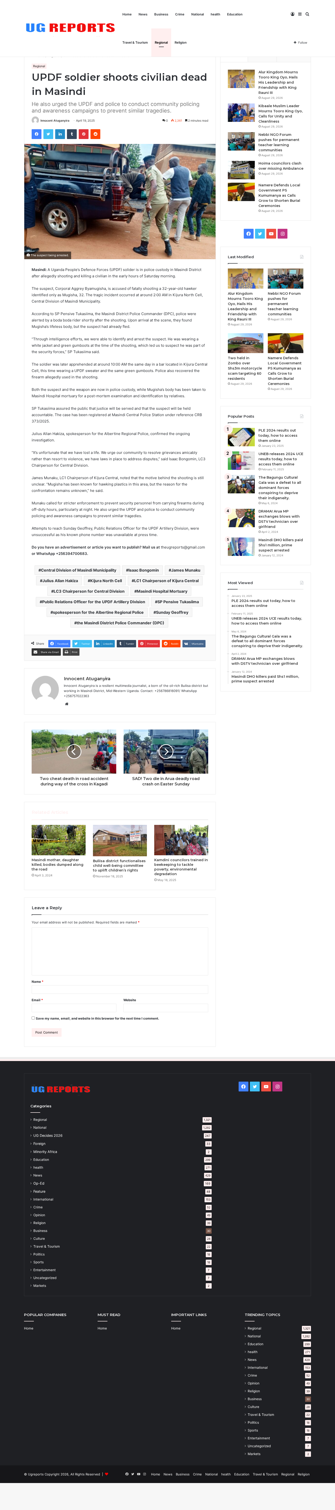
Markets (39, 1286)
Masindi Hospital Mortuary (162, 591)
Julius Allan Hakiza (60, 580)
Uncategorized (44, 1278)
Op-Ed (38, 1183)
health (215, 14)
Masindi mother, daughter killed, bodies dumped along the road (57, 864)
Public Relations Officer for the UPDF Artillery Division (93, 601)
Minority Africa (45, 1152)
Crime (179, 14)
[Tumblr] (72, 134)
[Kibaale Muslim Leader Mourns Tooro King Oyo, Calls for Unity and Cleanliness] (241, 112)
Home (127, 14)
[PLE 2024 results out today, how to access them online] (241, 437)
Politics (39, 1254)
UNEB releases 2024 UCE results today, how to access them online (280, 459)
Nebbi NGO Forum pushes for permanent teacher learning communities (284, 303)
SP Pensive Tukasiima (178, 601)
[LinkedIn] (60, 134)
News (143, 14)
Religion (181, 42)
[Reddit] (95, 134)
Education (235, 14)
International (43, 1199)
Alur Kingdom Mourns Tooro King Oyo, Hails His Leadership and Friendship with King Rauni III (278, 82)
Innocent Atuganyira (54, 120)
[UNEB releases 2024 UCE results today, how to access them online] (241, 460)
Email (37, 1000)
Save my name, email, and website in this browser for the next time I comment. (97, 1018)
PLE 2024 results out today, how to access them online (277, 435)
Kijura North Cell (106, 580)
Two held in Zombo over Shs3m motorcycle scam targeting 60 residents (245, 368)
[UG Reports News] (71, 28)
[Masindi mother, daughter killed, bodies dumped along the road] (59, 840)
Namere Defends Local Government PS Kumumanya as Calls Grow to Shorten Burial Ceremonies (279, 195)
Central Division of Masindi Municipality (78, 570)
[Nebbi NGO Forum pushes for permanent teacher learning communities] (241, 141)
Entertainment (44, 1270)
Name (37, 982)
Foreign (39, 1143)
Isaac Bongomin (144, 570)
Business (161, 14)
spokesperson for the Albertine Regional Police (98, 612)
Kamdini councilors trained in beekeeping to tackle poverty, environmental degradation (181, 867)
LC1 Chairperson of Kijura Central (166, 580)
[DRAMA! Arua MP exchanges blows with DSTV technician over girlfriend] (241, 518)
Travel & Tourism (135, 42)
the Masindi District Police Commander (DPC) (120, 622)
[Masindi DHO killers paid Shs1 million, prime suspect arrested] (241, 546)
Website (129, 1000)
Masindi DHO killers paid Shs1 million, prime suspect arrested (280, 545)
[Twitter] (48, 134)
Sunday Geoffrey (172, 612)
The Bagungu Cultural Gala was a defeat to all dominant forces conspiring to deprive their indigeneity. (279, 487)
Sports (38, 1262)
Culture (39, 1239)
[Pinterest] (84, 134)
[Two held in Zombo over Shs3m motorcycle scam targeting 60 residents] (245, 343)
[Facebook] (36, 134)
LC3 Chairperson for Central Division (89, 591)
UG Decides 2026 (48, 1135)
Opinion (39, 1215)
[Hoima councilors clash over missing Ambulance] (241, 170)
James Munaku (185, 570)
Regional (161, 42)
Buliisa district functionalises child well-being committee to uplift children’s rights (119, 865)
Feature (39, 1191)
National (197, 14)
